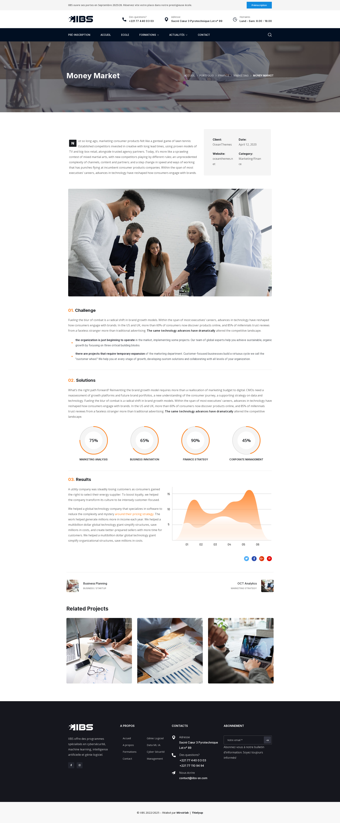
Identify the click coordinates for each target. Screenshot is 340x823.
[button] (259, 5)
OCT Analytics (241, 654)
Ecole (125, 34)
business (92, 661)
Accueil (106, 34)
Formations (147, 34)
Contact (204, 34)
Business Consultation (99, 654)
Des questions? (137, 17)
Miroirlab (183, 812)
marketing (241, 75)
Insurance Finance (170, 654)
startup (177, 661)
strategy (250, 661)
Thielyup (197, 812)
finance (223, 75)
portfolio (206, 75)
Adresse (184, 737)
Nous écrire (187, 773)
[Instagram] (80, 765)
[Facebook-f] (71, 765)
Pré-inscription (79, 34)
